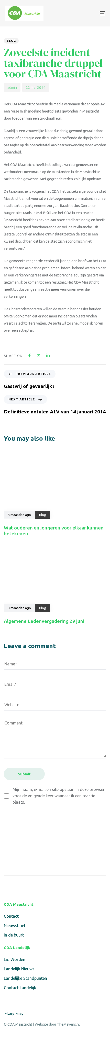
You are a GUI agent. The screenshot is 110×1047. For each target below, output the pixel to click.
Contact (11, 916)
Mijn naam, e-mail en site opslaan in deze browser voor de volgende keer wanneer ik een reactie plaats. (59, 795)
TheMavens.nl (68, 1024)
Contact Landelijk (20, 987)
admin (12, 88)
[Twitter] (19, 886)
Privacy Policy (13, 1013)
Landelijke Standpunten (25, 978)
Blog (11, 40)
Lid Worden (14, 959)
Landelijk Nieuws (19, 969)
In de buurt (14, 935)
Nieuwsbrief (15, 925)
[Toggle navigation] (88, 13)
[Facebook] (7, 886)
